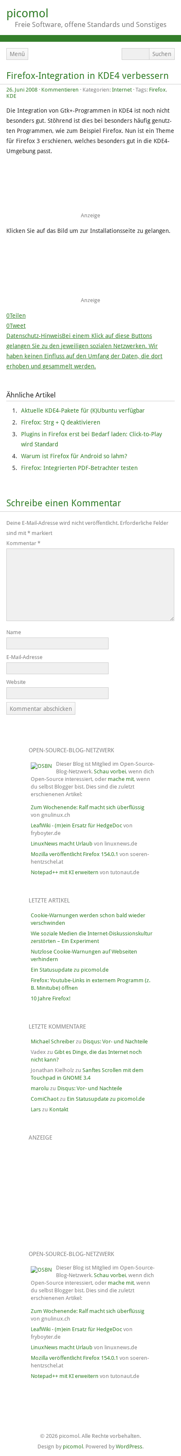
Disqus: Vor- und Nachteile (115, 1041)
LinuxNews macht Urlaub (62, 843)
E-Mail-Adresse (24, 657)
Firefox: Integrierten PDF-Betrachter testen (79, 468)
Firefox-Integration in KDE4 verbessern (87, 75)
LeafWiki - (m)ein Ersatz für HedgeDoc (76, 825)
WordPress (129, 1446)
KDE (11, 96)
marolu (40, 1088)
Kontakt (58, 1109)
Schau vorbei (110, 771)
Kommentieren (60, 89)
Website (16, 682)
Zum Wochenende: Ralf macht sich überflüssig (87, 807)
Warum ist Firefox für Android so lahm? (74, 456)
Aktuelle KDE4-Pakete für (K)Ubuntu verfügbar (83, 410)
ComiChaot (45, 1099)
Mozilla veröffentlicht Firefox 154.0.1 (74, 854)
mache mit (121, 779)
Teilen (18, 315)
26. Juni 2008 (21, 89)
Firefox (157, 89)
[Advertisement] (88, 186)
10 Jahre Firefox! (51, 998)
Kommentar (23, 543)
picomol (27, 13)
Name (13, 632)
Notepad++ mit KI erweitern (64, 872)
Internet (122, 89)
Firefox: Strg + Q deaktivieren (60, 422)
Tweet (18, 325)
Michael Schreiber (53, 1041)
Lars (36, 1109)
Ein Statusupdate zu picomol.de (70, 970)
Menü (17, 54)
